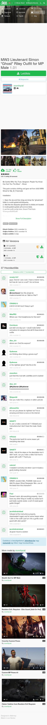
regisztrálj (6, 543)
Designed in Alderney (8, 715)
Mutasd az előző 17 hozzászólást (23, 272)
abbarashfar (14, 408)
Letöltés (25, 73)
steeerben (13, 373)
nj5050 (12, 290)
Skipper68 (13, 397)
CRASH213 (14, 303)
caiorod (12, 465)
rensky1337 (14, 277)
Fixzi (11, 493)
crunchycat (19, 85)
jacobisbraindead (16, 511)
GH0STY (13, 421)
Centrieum (14, 325)
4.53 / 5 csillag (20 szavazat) (9, 176)
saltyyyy (13, 436)
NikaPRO (13, 314)
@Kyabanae (14, 386)
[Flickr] (15, 88)
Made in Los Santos (8, 718)
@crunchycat (15, 293)
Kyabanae (13, 351)
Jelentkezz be (30, 540)
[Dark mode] (40, 3)
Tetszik (19, 171)
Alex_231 (13, 340)
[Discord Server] (17, 88)
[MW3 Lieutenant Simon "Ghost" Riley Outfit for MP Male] (23, 142)
